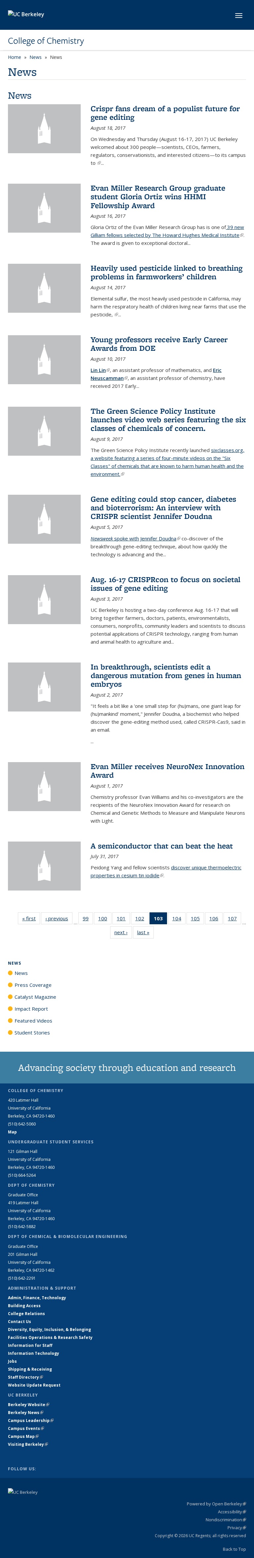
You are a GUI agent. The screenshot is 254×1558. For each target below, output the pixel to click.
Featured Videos (33, 1020)
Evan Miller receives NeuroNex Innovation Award (167, 770)
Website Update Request (34, 1385)
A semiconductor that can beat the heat (162, 846)
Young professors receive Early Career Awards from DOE (159, 343)
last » (145, 932)
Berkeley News (25, 1412)
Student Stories (32, 1032)
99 (88, 920)
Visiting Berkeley (28, 1444)
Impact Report (31, 1008)
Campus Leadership (31, 1420)
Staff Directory (25, 1377)
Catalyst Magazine (35, 996)
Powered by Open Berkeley (216, 1504)
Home (14, 57)
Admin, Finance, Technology (37, 1298)
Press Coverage (33, 985)
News (35, 57)
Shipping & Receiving (30, 1369)
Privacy (237, 1528)
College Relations (26, 1313)
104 (179, 920)
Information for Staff (30, 1345)
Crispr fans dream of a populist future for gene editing (165, 112)
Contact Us (19, 1321)
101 (123, 920)
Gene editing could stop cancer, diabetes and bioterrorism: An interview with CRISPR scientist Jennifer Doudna (163, 508)
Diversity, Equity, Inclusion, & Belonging (49, 1329)
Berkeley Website (28, 1404)
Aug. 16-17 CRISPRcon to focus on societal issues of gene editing (165, 583)
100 (104, 920)
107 (234, 920)
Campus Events (26, 1428)
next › (123, 932)
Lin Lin (100, 370)
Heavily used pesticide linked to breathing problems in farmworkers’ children (166, 272)
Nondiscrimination (226, 1520)
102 (141, 920)
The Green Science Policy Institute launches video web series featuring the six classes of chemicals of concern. (168, 420)
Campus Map (23, 1436)
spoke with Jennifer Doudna (135, 538)
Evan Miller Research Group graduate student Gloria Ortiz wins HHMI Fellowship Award (158, 196)
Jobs (12, 1361)
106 (216, 920)
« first (31, 918)
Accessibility (232, 1512)
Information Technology (33, 1353)
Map (12, 1132)
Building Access (24, 1305)
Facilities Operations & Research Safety (50, 1337)
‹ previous (58, 918)
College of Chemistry (46, 41)
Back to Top (234, 1549)
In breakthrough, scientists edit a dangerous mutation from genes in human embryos (166, 675)
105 (197, 920)
